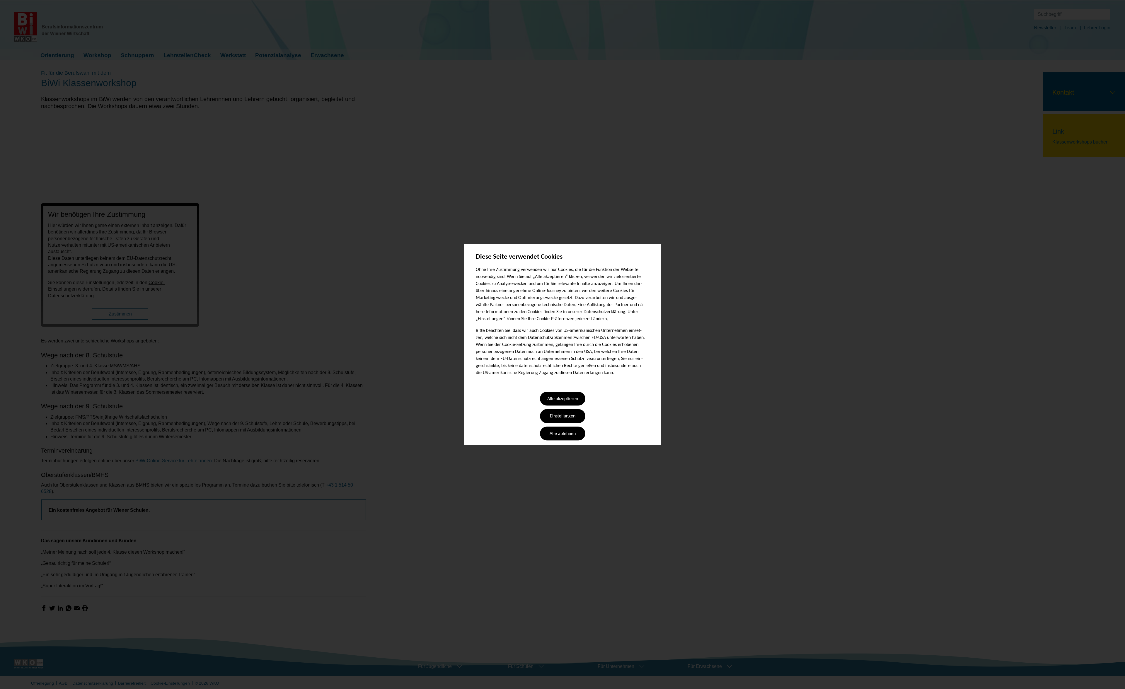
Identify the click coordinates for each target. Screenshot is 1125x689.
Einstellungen (562, 416)
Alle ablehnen (563, 434)
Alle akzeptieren (562, 399)
